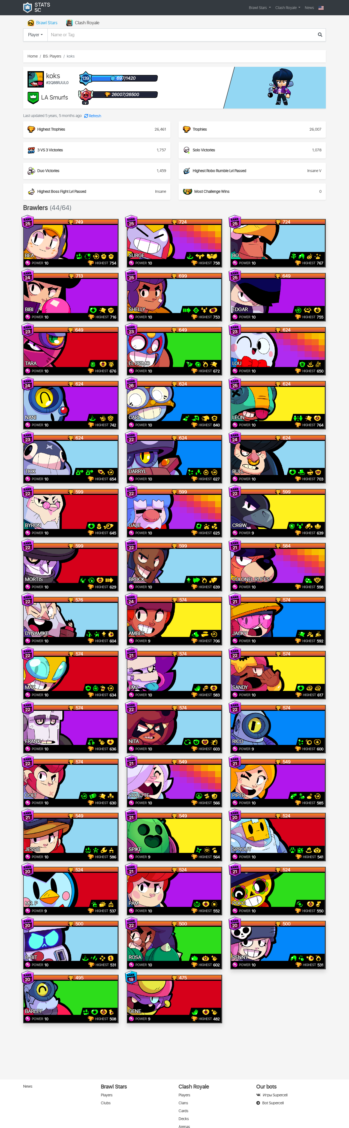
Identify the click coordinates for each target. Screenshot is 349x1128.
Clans (183, 1103)
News (309, 8)
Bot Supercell (273, 1103)
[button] (321, 8)
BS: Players (52, 56)
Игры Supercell (275, 1095)
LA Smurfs (54, 98)
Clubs (106, 1103)
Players (107, 1095)
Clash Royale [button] (286, 8)
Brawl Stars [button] (258, 8)
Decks (184, 1119)
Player (33, 35)
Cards (183, 1111)
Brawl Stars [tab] (47, 23)
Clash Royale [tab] (87, 23)
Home (33, 56)
